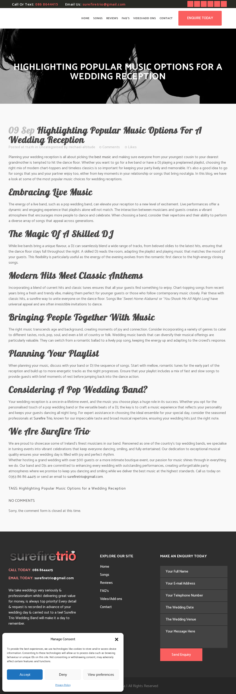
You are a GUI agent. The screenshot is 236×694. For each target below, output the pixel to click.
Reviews (106, 583)
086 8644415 (46, 4)
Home (104, 567)
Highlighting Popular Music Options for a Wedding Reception (72, 488)
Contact (106, 607)
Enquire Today (200, 18)
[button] (116, 639)
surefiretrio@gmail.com (104, 4)
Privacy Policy (63, 685)
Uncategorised (51, 147)
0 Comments (109, 147)
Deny (63, 674)
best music (102, 157)
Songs (104, 575)
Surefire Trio (43, 418)
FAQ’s (104, 591)
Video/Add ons (111, 599)
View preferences (101, 674)
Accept (25, 674)
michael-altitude (82, 147)
